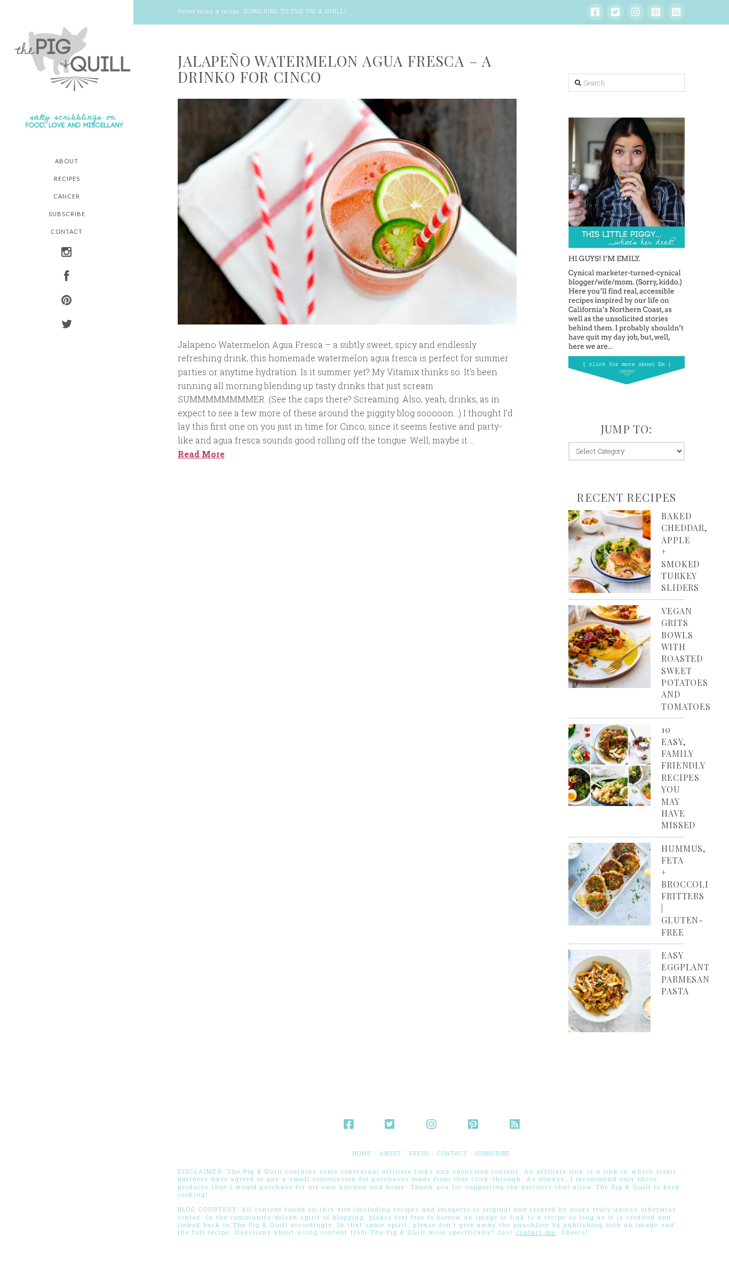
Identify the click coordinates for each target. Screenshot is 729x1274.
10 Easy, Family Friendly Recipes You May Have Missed (682, 777)
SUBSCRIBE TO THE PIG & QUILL (293, 11)
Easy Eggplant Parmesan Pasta (685, 972)
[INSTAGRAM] (66, 253)
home (361, 1153)
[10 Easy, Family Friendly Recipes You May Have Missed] (609, 765)
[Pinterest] (655, 11)
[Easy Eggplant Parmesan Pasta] (609, 990)
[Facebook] (595, 11)
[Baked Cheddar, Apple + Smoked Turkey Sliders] (609, 551)
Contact (452, 1153)
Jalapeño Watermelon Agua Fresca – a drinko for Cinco (335, 68)
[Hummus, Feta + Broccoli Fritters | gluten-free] (609, 884)
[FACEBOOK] (66, 277)
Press (419, 1153)
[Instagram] (635, 11)
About (390, 1153)
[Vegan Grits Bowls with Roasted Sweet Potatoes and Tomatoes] (609, 646)
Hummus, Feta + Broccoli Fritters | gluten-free (684, 890)
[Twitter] (615, 11)
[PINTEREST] (66, 301)
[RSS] (676, 11)
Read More (201, 454)
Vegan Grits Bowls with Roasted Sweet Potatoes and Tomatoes (685, 658)
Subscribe (493, 1153)
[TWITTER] (66, 325)
